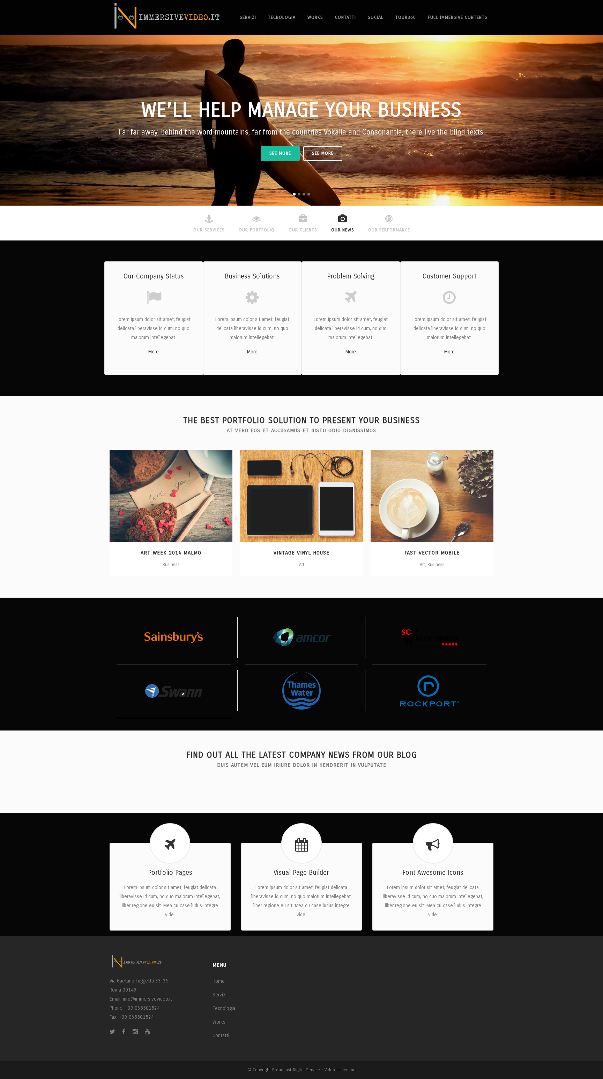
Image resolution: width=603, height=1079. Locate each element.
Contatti (221, 1036)
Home (219, 981)
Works (219, 1022)
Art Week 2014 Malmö (171, 553)
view (186, 494)
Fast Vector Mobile (432, 553)
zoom (157, 494)
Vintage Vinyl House (301, 553)
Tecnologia (224, 1008)
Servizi (219, 995)
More (153, 352)
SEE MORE (280, 153)
